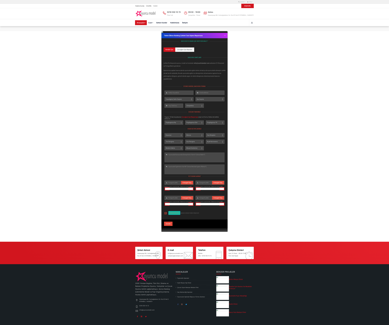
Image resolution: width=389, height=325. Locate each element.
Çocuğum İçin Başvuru (184, 50)
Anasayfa (140, 23)
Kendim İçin (169, 50)
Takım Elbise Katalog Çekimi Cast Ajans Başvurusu (183, 36)
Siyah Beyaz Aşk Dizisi (184, 283)
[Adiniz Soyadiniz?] (179, 93)
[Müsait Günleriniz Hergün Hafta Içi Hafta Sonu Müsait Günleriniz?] (194, 148)
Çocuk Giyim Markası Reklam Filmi (187, 287)
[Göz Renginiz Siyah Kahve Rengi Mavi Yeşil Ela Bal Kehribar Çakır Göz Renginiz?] (194, 142)
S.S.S (155, 6)
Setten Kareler (161, 23)
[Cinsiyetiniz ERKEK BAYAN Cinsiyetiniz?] (194, 106)
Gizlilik (148, 6)
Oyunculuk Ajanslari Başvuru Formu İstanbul (191, 297)
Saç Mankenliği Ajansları (184, 292)
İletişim (185, 23)
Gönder (168, 224)
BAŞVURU (247, 6)
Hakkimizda (174, 23)
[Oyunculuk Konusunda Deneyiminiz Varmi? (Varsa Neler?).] (194, 157)
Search (242, 2)
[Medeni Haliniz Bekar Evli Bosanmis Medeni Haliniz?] (174, 148)
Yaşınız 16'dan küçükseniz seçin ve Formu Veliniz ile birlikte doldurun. (192, 118)
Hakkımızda (139, 6)
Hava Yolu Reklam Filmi (237, 312)
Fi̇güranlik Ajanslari (183, 278)
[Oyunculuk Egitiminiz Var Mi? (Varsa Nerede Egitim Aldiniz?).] (194, 169)
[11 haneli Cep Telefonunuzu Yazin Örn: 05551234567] (174, 106)
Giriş (250, 2)
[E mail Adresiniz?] (210, 93)
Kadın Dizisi (233, 304)
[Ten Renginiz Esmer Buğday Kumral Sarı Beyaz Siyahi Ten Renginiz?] (174, 142)
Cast (150, 23)
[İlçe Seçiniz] (210, 99)
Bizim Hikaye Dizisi (236, 279)
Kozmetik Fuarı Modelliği (238, 296)
